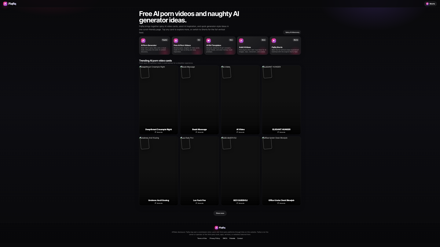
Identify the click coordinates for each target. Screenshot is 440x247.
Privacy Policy (215, 238)
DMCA (225, 238)
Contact (240, 238)
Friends (232, 238)
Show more (220, 213)
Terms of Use (202, 238)
